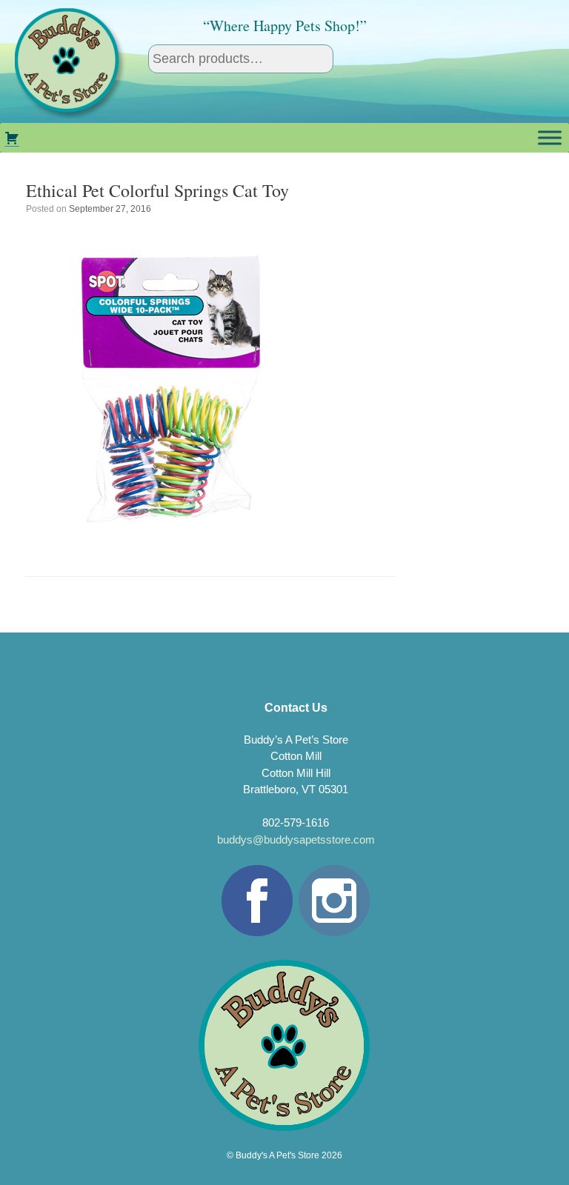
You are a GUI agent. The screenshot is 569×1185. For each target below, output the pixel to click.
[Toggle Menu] (550, 137)
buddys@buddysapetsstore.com (296, 839)
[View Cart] (11, 138)
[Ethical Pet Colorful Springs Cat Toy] (174, 537)
